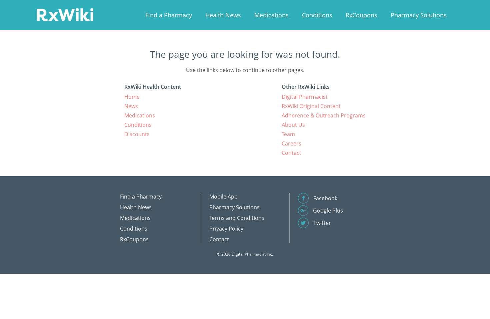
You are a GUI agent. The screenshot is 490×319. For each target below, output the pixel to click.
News (131, 106)
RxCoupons (361, 15)
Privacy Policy (226, 228)
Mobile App (223, 196)
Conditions (317, 15)
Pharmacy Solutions (419, 15)
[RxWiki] (65, 14)
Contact (291, 152)
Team (288, 134)
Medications (271, 15)
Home (132, 96)
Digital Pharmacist (305, 96)
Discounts (137, 134)
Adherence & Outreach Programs (324, 115)
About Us (293, 124)
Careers (291, 143)
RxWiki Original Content (311, 106)
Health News (223, 15)
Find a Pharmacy (168, 15)
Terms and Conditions (236, 218)
